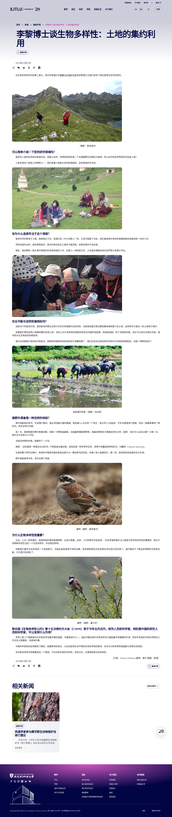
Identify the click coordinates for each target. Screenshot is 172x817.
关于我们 (109, 9)
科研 (81, 9)
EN (136, 9)
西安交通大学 (142, 780)
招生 (73, 9)
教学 (66, 9)
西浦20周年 (113, 784)
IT (152, 3)
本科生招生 (86, 780)
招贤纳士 (112, 788)
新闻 (27, 25)
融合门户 (158, 3)
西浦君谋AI (128, 3)
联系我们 (112, 797)
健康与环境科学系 (68, 75)
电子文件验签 (59, 792)
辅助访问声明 (156, 811)
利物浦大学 (141, 784)
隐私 (144, 811)
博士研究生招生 (87, 788)
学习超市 (138, 3)
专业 (55, 780)
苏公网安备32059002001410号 (71, 811)
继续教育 (85, 792)
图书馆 (146, 3)
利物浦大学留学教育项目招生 (92, 797)
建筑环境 (37, 25)
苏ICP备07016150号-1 (54, 811)
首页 (18, 25)
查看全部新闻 (151, 686)
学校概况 (112, 780)
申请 (158, 9)
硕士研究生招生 (87, 784)
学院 (88, 9)
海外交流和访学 (60, 788)
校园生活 (97, 9)
